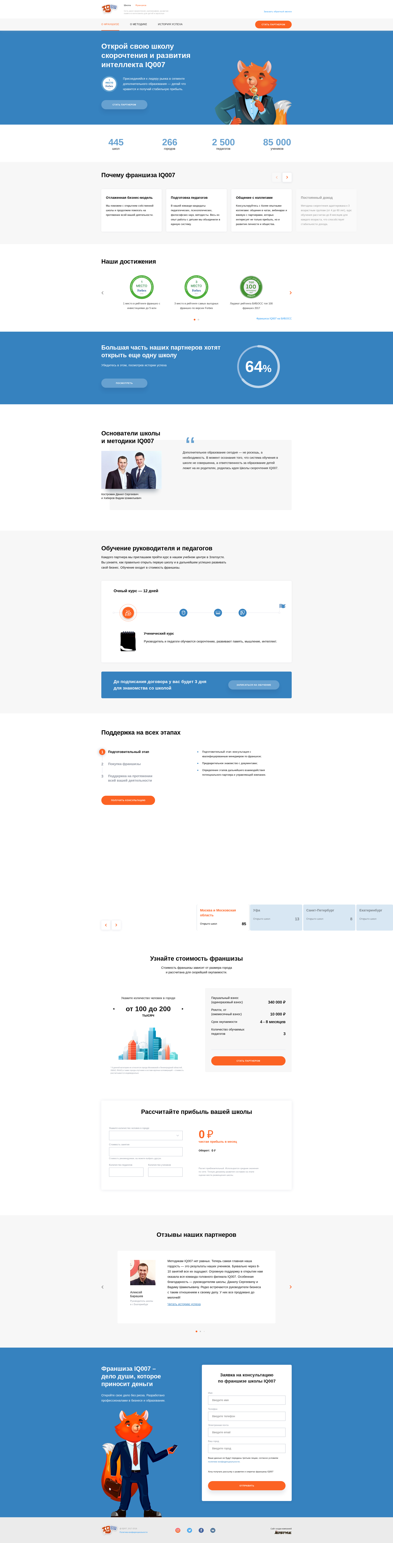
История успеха (170, 24)
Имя (210, 1393)
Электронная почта (218, 1425)
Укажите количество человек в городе (129, 1128)
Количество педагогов (120, 1165)
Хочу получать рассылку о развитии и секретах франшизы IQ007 (240, 1471)
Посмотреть (124, 383)
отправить (246, 1485)
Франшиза (140, 5)
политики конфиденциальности (224, 1461)
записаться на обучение (254, 685)
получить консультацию (128, 800)
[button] (276, 177)
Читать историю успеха (184, 1304)
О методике (138, 24)
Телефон (212, 1409)
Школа (127, 5)
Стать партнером (273, 24)
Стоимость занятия (119, 1144)
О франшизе (110, 24)
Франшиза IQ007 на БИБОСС (274, 318)
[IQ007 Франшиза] (109, 9)
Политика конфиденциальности (134, 1532)
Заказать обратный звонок (278, 11)
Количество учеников (159, 1165)
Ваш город (213, 1441)
